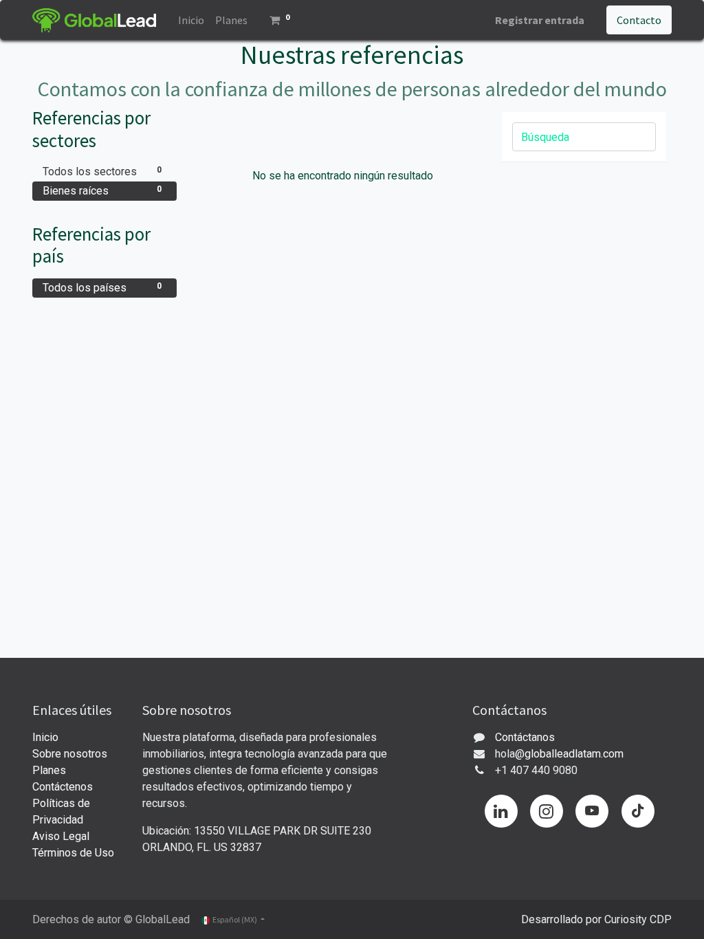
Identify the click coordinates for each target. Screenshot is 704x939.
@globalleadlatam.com (569, 753)
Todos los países (102, 287)
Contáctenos (62, 786)
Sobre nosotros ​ (69, 753)
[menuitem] (191, 20)
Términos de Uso (73, 852)
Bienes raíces (102, 190)
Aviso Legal (60, 836)
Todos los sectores (102, 171)
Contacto (639, 20)
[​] (501, 811)
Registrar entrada (539, 20)
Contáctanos (525, 737)
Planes (49, 770)
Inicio (45, 737)
